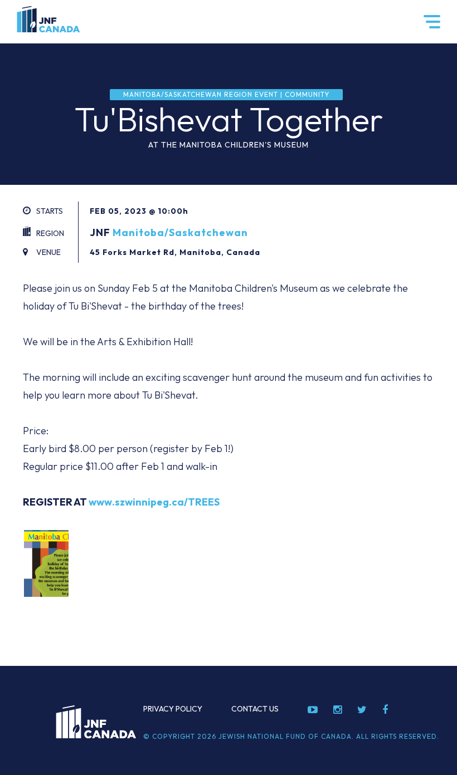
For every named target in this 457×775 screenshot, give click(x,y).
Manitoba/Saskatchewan (180, 232)
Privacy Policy (172, 709)
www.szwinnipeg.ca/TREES (154, 502)
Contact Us (255, 709)
